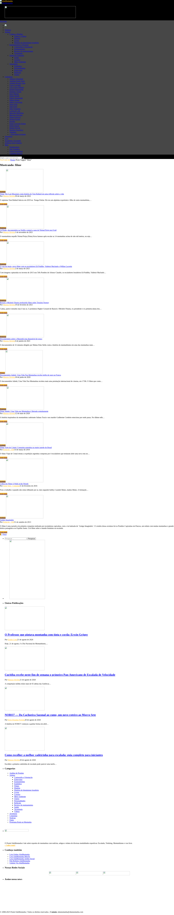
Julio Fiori (13, 107)
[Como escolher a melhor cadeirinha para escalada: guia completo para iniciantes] (25, 750)
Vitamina (12, 132)
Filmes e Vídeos (20, 36)
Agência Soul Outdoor (13, 143)
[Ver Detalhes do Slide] (27, 598)
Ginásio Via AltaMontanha (19, 863)
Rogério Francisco (16, 130)
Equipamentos (19, 49)
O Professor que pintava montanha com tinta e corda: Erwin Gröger (46, 634)
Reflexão (17, 72)
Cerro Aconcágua (16, 151)
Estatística (18, 66)
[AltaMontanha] (6, 1)
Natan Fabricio (15, 117)
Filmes (2, 373)
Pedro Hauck (14, 126)
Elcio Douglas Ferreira (16, 720)
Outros (16, 75)
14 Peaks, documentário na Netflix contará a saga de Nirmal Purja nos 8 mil (28, 230)
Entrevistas (18, 70)
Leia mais (3, 204)
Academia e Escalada (13, 141)
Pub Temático (14, 149)
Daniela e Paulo (15, 92)
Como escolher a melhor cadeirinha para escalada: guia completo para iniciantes (54, 755)
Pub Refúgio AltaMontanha (19, 861)
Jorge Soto (13, 104)
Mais (6, 145)
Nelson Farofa (14, 119)
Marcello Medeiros (16, 113)
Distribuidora (14, 147)
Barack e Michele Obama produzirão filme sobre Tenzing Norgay (24, 303)
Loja (6, 139)
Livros (16, 41)
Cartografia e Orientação (23, 47)
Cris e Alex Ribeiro (16, 87)
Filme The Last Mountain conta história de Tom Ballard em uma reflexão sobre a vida (32, 194)
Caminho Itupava (15, 153)
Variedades (13, 64)
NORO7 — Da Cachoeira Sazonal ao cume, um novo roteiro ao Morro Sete (50, 714)
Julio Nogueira (14, 109)
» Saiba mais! (10, 845)
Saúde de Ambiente (16, 55)
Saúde (16, 58)
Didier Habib (14, 96)
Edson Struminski (16, 98)
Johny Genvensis (15, 102)
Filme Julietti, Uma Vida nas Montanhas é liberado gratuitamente (24, 411)
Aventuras (8, 136)
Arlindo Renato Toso (17, 83)
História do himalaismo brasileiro (26, 43)
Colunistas (9, 77)
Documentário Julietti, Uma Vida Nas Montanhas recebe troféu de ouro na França (30, 375)
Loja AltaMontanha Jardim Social (22, 859)
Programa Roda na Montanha (20, 822)
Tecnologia (18, 53)
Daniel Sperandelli (16, 90)
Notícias (8, 30)
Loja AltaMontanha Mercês (19, 857)
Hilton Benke (14, 100)
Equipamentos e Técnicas (19, 45)
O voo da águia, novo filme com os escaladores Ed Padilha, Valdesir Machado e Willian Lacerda (36, 266)
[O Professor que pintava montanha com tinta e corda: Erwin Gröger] (25, 630)
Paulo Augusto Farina (17, 124)
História (17, 38)
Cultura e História (16, 34)
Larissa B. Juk (14, 111)
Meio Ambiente (20, 62)
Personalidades (19, 68)
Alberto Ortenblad (16, 79)
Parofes (12, 122)
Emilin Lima (12, 640)
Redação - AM (8, 450)
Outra (11, 820)
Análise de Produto (16, 773)
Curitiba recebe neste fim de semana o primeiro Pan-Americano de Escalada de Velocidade (60, 674)
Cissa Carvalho (15, 85)
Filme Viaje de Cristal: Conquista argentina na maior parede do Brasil (26, 447)
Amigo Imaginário (7, 520)
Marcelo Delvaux (15, 115)
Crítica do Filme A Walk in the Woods (14, 484)
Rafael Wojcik (14, 128)
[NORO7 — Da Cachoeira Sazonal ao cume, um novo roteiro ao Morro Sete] (25, 710)
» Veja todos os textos (17, 134)
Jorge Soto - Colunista (11, 486)
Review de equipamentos (23, 51)
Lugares (17, 60)
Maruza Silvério (9, 196)
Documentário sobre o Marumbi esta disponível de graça (21, 339)
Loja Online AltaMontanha (19, 854)
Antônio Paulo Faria (17, 81)
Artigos (7, 32)
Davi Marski (14, 94)
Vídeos (17, 811)
